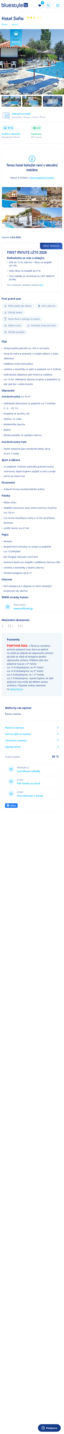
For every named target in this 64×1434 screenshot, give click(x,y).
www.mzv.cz (16, 689)
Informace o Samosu (16, 740)
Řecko (5, 24)
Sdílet (13, 805)
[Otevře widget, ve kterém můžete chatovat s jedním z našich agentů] (49, 1428)
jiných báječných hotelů (42, 177)
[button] (32, 117)
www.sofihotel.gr (23, 608)
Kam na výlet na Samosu (18, 734)
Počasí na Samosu (14, 727)
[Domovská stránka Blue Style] (15, 5)
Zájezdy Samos (13, 746)
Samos (15, 24)
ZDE (41, 285)
